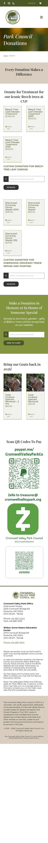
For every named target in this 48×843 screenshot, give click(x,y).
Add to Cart (14, 343)
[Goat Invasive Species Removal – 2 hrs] (13, 382)
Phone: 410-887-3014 (13, 642)
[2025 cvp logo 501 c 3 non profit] (12, 10)
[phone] (13, 3)
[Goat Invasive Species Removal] (35, 382)
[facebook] (4, 3)
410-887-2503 (18, 618)
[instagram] (9, 3)
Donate (11, 187)
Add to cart (9, 128)
